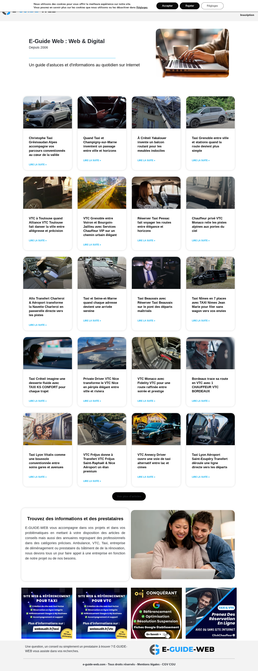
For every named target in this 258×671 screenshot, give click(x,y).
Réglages (142, 7)
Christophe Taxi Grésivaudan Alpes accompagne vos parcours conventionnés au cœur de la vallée (47, 146)
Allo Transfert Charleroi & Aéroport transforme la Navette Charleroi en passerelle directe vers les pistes (46, 307)
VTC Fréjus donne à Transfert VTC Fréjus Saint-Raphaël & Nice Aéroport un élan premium (99, 463)
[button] (129, 496)
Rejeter (189, 6)
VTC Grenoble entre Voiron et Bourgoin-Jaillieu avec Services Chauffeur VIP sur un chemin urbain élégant (100, 227)
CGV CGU (168, 664)
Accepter (167, 6)
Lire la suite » (38, 164)
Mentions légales (148, 664)
